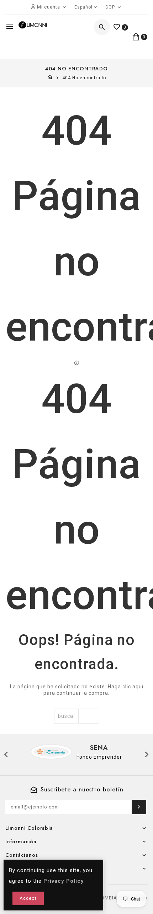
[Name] (139, 807)
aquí (137, 686)
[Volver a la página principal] (50, 77)
